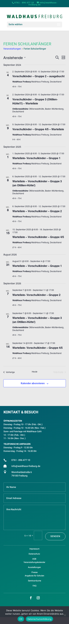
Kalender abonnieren (33, 383)
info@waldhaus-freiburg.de (25, 466)
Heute (34, 371)
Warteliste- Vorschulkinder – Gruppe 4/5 (37, 348)
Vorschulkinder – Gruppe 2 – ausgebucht (38, 76)
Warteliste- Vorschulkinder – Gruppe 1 (36, 158)
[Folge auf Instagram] (38, 598)
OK (20, 619)
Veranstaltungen (12, 49)
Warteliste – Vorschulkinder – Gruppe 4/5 (38, 237)
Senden (55, 536)
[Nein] (64, 615)
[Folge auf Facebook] (31, 598)
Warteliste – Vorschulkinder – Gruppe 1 (37, 266)
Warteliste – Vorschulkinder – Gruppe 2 (37, 211)
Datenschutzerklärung (39, 619)
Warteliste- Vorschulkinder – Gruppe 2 (36, 295)
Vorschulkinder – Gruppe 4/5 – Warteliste (38, 129)
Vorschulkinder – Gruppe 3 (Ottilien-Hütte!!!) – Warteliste (35, 101)
